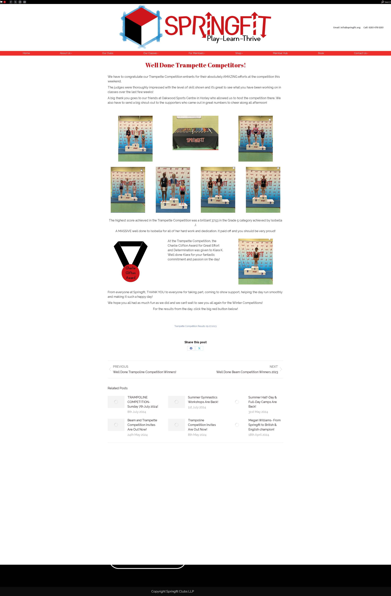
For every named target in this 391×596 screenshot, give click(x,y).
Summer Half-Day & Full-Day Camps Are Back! (262, 402)
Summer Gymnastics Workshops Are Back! (203, 400)
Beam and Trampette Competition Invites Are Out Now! (142, 424)
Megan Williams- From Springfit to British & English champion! (264, 424)
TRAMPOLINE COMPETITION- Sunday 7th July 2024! (143, 402)
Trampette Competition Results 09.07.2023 (195, 326)
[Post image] (116, 402)
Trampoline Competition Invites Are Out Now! (202, 424)
